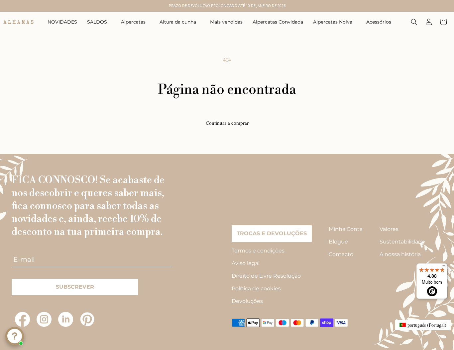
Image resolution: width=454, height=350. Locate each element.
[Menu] (443, 267)
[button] (99, 22)
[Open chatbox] (14, 336)
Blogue (338, 242)
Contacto (341, 254)
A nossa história (400, 254)
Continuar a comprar (227, 122)
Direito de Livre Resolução (266, 276)
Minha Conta (346, 229)
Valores (389, 229)
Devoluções (247, 301)
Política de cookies (256, 288)
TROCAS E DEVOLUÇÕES (272, 233)
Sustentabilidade (402, 242)
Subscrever (75, 287)
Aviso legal (246, 263)
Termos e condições (258, 250)
